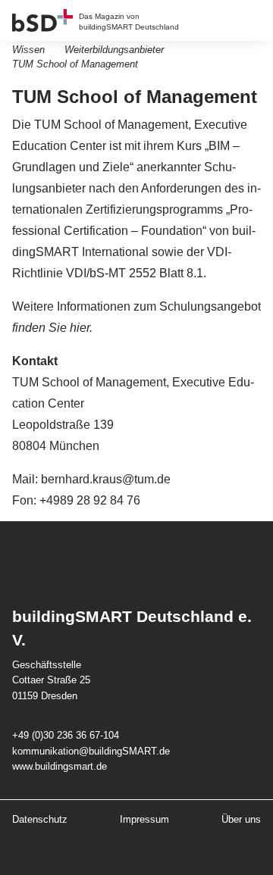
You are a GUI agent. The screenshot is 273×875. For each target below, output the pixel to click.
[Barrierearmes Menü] (253, 20)
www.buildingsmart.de (59, 766)
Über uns (241, 819)
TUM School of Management (75, 64)
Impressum (144, 819)
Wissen (28, 49)
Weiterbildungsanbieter (114, 49)
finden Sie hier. (52, 327)
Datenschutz (39, 819)
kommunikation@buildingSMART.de (91, 751)
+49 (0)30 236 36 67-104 (65, 735)
